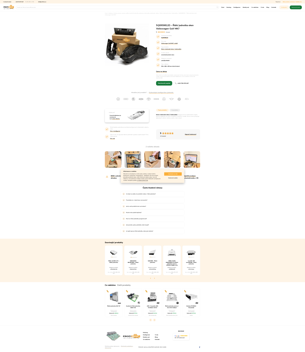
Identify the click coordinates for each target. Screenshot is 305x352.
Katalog (229, 7)
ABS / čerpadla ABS (152, 315)
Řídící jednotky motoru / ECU (172, 315)
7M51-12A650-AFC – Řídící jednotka (113, 261)
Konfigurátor (284, 7)
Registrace (278, 1)
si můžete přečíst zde (142, 180)
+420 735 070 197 (19, 1)
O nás (262, 7)
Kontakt (273, 7)
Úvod (222, 7)
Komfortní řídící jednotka (133, 315)
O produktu (175, 110)
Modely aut (246, 7)
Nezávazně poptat (296, 7)
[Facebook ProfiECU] (199, 347)
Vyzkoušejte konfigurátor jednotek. (161, 92)
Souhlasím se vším (173, 174)
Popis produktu (162, 110)
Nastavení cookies (173, 178)
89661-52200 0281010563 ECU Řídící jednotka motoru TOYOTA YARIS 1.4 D (172, 263)
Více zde (112, 138)
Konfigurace (237, 7)
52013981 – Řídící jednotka (152, 261)
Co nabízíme (254, 7)
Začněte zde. (299, 1)
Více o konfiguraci (115, 131)
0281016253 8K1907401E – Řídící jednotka (133, 262)
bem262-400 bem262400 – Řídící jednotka (191, 262)
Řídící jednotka (114, 315)
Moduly (191, 315)
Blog (267, 7)
